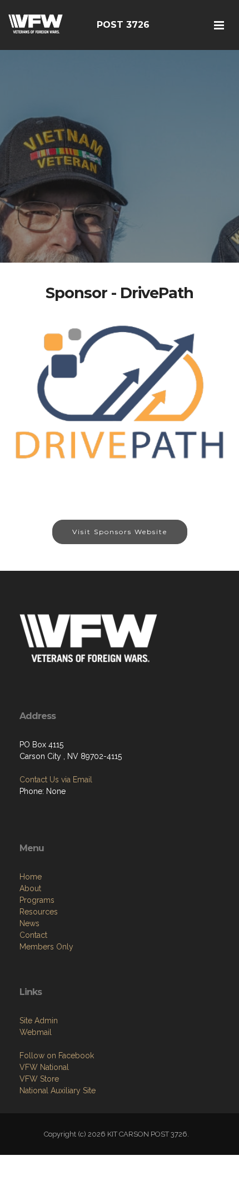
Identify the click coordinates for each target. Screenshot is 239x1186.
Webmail (35, 1032)
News (29, 923)
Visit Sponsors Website (119, 531)
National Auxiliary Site (57, 1090)
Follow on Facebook (56, 1055)
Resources (38, 911)
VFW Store (39, 1078)
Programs (36, 900)
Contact (33, 935)
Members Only (46, 946)
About (30, 888)
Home (30, 876)
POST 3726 (123, 24)
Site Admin (38, 1020)
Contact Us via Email (55, 779)
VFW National (44, 1067)
